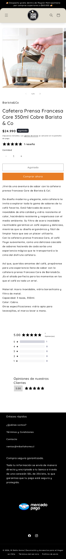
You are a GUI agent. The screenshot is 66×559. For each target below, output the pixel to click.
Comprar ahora (33, 176)
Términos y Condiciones (20, 432)
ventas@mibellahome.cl (20, 446)
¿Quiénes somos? (16, 424)
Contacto (11, 439)
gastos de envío (31, 136)
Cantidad (7, 150)
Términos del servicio (29, 554)
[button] (6, 15)
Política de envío (50, 554)
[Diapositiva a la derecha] (40, 93)
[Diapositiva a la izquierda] (25, 93)
